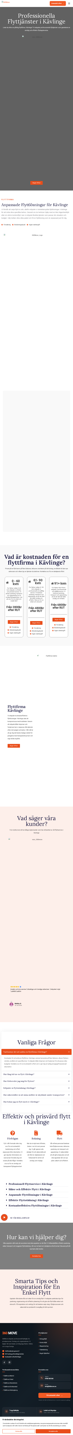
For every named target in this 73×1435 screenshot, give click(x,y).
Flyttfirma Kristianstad (10, 1386)
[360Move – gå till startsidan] (8, 3)
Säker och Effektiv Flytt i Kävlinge (30, 1189)
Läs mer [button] (12, 998)
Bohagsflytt (43, 1339)
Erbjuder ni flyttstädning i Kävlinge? (19, 1088)
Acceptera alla (53, 1431)
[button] (36, 1184)
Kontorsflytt (43, 1342)
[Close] (71, 1418)
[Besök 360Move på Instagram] (9, 1362)
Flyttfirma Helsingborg (11, 1390)
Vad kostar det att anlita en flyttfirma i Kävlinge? (25, 1052)
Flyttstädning (44, 1349)
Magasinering (44, 1346)
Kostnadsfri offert (57, 3)
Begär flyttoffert (44, 1353)
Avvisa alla (18, 1431)
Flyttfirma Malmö (9, 1376)
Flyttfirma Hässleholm (10, 1383)
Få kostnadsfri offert (54, 1395)
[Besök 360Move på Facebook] (4, 1362)
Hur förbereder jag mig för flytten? (19, 1081)
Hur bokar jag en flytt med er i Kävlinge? (21, 1102)
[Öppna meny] (69, 3)
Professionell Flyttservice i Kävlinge (31, 1183)
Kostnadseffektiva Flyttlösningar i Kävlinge (35, 1205)
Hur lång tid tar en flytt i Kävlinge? (18, 1074)
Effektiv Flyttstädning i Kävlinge (29, 1200)
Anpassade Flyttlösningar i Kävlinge (31, 1194)
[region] (36, 1426)
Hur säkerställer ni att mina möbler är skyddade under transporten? (34, 1095)
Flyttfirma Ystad (8, 1379)
